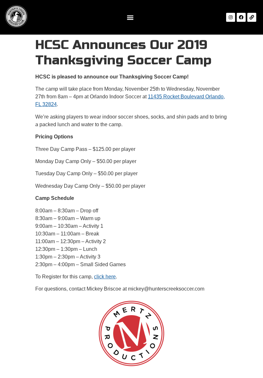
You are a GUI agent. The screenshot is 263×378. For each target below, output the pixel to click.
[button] (130, 17)
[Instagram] (230, 17)
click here (105, 276)
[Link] (251, 17)
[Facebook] (241, 17)
